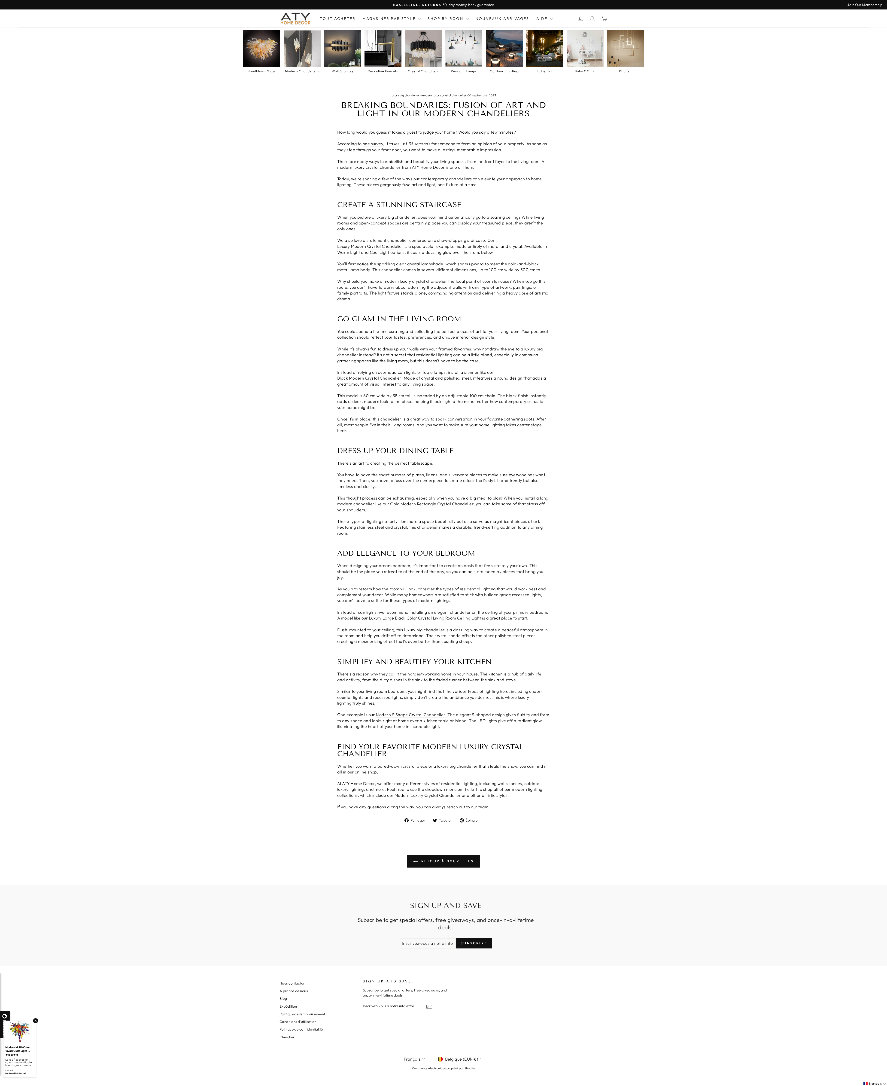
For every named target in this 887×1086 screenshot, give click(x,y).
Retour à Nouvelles (447, 861)
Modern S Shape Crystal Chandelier (410, 714)
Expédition (288, 1006)
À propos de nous (293, 991)
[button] (875, 1083)
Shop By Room (446, 18)
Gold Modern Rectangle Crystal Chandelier (432, 503)
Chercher (287, 1037)
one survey (373, 143)
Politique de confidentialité (301, 1029)
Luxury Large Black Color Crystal (400, 618)
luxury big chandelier (405, 95)
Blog (283, 998)
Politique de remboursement (302, 1014)
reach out (456, 807)
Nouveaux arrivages (502, 18)
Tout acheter (337, 18)
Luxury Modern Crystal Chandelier (370, 246)
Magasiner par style (389, 18)
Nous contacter (292, 983)
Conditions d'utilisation (297, 1021)
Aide (542, 18)
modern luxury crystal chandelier (443, 95)
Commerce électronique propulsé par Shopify (443, 1068)
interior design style (475, 337)
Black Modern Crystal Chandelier (369, 378)
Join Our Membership (864, 5)
